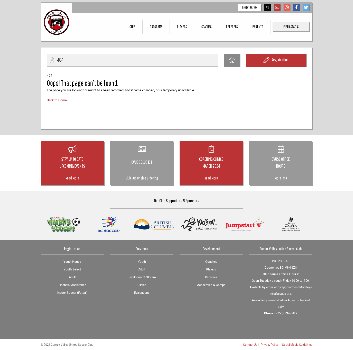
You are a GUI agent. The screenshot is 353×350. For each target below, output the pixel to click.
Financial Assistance (72, 285)
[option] (63, 224)
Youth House (72, 262)
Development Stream (142, 277)
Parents (257, 26)
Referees (232, 26)
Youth (142, 262)
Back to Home (57, 100)
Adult (72, 277)
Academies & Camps (211, 285)
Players (182, 26)
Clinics (141, 285)
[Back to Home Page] (232, 60)
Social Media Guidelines (297, 344)
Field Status (291, 27)
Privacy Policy (269, 344)
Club (132, 26)
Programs (156, 26)
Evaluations (142, 293)
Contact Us (250, 344)
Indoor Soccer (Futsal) (72, 293)
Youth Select (72, 269)
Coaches (206, 26)
